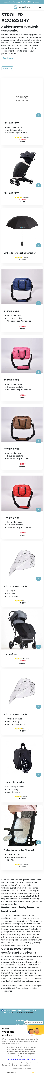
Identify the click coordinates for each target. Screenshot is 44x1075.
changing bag (11, 311)
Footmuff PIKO (11, 122)
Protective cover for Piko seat (19, 850)
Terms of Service (22, 1024)
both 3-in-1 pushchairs (21, 885)
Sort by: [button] (6, 68)
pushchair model (8, 53)
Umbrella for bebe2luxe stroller (20, 252)
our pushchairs (30, 940)
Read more (8, 58)
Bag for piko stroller (14, 782)
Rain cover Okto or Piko (16, 586)
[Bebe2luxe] (22, 7)
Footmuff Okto (11, 654)
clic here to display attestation (23, 1012)
